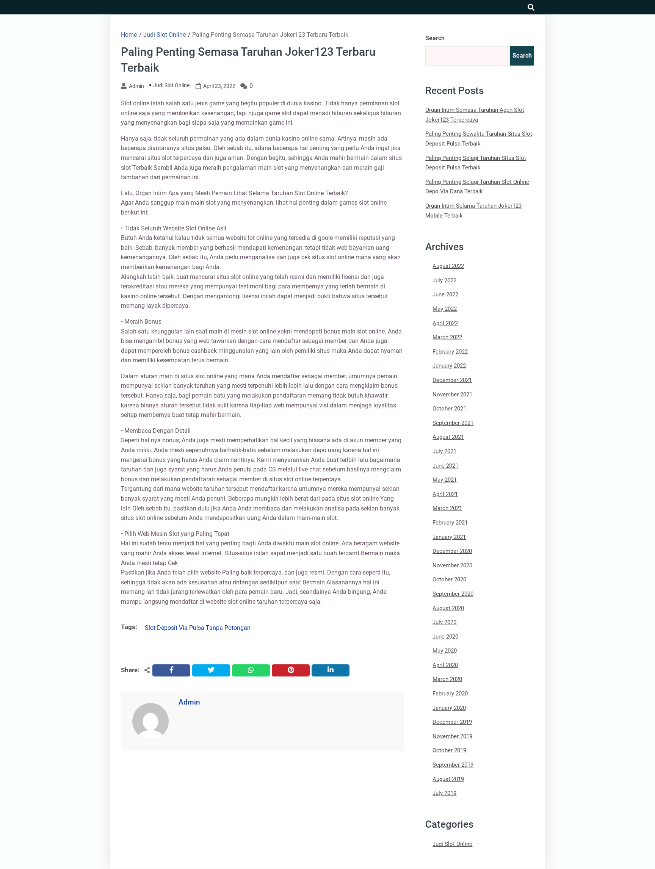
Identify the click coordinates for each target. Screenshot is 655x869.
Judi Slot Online (171, 85)
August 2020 (448, 608)
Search (435, 38)
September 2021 (452, 423)
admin (136, 86)
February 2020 (450, 693)
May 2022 (444, 308)
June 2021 (445, 465)
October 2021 (449, 408)
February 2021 (450, 522)
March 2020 (447, 679)
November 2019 (452, 736)
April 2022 (445, 323)
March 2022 (447, 337)
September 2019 (452, 764)
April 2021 (445, 494)
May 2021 (444, 479)
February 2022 (450, 351)
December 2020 (452, 551)
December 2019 (452, 722)
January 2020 (449, 708)
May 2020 (444, 650)
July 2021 (444, 451)
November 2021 (452, 394)
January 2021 (449, 537)
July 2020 (444, 622)
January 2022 (449, 365)
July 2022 (444, 280)
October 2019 (449, 750)
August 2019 (448, 779)
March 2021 (447, 508)
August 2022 (448, 266)
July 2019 (444, 793)
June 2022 (445, 294)
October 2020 (449, 579)
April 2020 (445, 665)
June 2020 (445, 636)
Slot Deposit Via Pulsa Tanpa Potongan (198, 627)
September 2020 (452, 593)
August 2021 (448, 437)
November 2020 (452, 565)
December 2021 (452, 380)
